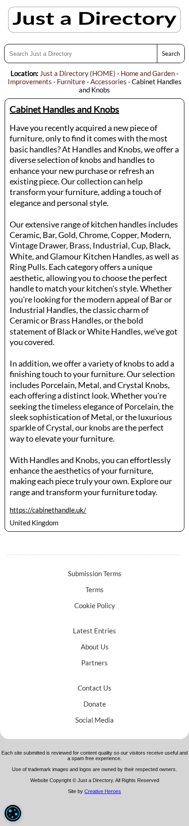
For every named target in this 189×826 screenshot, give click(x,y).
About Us (95, 646)
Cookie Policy (94, 605)
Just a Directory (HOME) (78, 73)
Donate (94, 704)
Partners (94, 663)
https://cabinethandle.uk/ (48, 510)
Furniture (71, 81)
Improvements (30, 81)
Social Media (94, 720)
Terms (94, 589)
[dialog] (13, 813)
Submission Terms (95, 573)
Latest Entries (94, 630)
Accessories (108, 81)
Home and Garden (148, 73)
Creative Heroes (102, 791)
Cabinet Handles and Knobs (64, 108)
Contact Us (94, 688)
